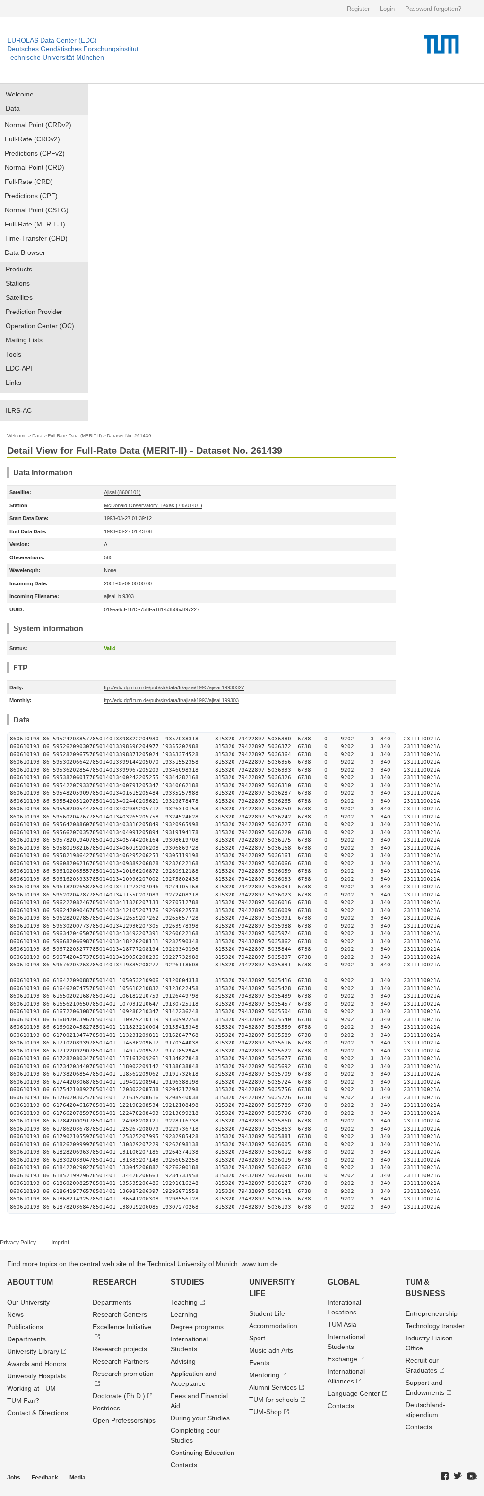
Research (115, 1282)
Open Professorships (124, 1420)
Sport (257, 1338)
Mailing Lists (24, 340)
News (15, 1314)
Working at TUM (31, 1388)
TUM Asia (342, 1324)
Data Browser (25, 252)
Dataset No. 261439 (129, 435)
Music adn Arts (271, 1350)
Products (19, 269)
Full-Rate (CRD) (29, 181)
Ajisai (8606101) (122, 492)
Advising (183, 1361)
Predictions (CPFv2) (35, 153)
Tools (13, 354)
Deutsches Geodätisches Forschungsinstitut (72, 48)
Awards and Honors (36, 1363)
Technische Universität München (55, 57)
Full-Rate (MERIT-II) (35, 224)
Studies (187, 1282)
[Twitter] (458, 1476)
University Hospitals (36, 1376)
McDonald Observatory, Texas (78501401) (153, 505)
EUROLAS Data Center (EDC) (52, 40)
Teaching (184, 1302)
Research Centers (120, 1314)
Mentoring (264, 1375)
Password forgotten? (433, 8)
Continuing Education (202, 1452)
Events (259, 1362)
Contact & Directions (37, 1413)
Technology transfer (435, 1326)
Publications (25, 1327)
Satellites (19, 297)
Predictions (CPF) (31, 196)
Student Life (267, 1313)
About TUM (30, 1282)
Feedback (45, 1477)
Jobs (13, 1477)
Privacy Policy (18, 1242)
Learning (184, 1314)
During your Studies (200, 1418)
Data (13, 108)
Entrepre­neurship (432, 1313)
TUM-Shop (265, 1412)
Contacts (184, 1465)
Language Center (354, 1393)
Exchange (342, 1359)
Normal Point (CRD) (34, 167)
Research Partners (121, 1361)
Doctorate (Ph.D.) (119, 1396)
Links (13, 382)
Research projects (120, 1349)
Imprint (60, 1242)
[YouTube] (472, 1476)
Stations (18, 283)
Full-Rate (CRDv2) (32, 139)
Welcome (20, 94)
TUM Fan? (23, 1400)
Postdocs (106, 1408)
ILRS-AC (19, 410)
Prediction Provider (34, 311)
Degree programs (197, 1327)
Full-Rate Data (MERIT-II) (75, 435)
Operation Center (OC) (40, 326)
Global (344, 1282)
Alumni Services (273, 1387)
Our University (28, 1302)
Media (77, 1477)
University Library (33, 1351)
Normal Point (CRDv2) (38, 125)
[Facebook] (445, 1476)
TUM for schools (273, 1399)
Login (387, 8)
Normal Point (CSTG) (37, 210)
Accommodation (273, 1326)
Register (358, 8)
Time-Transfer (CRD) (36, 238)
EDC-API (19, 368)
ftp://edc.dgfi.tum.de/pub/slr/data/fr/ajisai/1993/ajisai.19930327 (174, 687)
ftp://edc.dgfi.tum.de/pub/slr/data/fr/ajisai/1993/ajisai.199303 (171, 700)
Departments (26, 1339)
